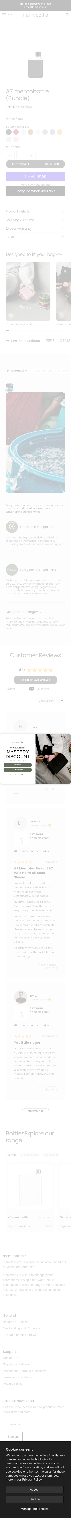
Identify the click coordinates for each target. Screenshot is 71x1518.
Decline (34, 1499)
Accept (34, 1489)
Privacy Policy (32, 1479)
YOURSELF (17, 765)
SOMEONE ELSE (18, 770)
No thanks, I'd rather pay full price (17, 774)
